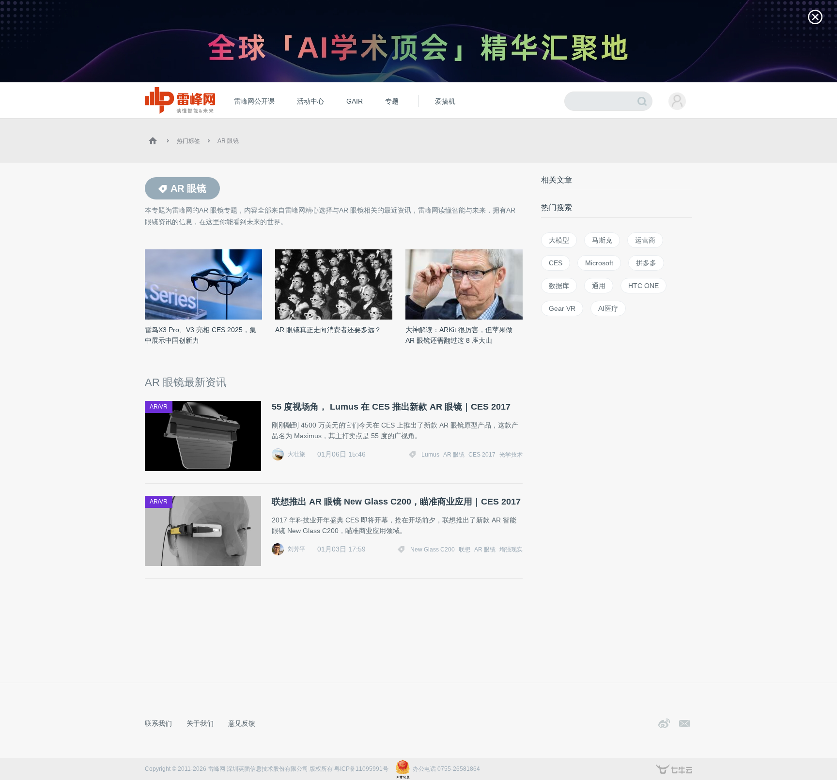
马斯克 (602, 240)
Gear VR (562, 308)
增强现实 (511, 549)
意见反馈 (241, 723)
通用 (598, 286)
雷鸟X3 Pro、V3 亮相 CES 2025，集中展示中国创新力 (200, 335)
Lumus (430, 454)
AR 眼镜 (228, 141)
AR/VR (159, 406)
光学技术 (511, 454)
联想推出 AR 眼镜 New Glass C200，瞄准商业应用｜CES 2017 (396, 501)
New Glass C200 (432, 549)
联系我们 (158, 723)
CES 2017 (482, 454)
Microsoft (599, 263)
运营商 (645, 240)
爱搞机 (445, 101)
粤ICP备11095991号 (361, 768)
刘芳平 (296, 549)
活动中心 (310, 101)
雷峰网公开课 (254, 101)
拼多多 (646, 263)
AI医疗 (608, 308)
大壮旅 (296, 454)
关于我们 (200, 723)
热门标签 (188, 141)
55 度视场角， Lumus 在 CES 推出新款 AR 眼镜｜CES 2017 (391, 407)
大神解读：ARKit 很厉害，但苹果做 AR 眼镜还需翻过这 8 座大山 (458, 335)
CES (555, 263)
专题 (392, 101)
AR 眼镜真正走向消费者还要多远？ (328, 330)
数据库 (559, 286)
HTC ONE (643, 286)
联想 (464, 549)
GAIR (354, 101)
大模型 (559, 240)
